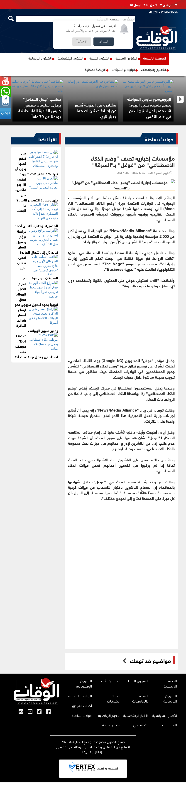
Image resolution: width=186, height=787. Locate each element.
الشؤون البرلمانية (40, 59)
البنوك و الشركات (123, 70)
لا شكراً (82, 41)
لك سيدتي (141, 726)
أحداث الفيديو (82, 706)
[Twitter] (39, 712)
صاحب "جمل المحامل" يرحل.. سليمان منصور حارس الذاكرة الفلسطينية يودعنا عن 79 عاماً (39, 107)
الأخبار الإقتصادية (136, 716)
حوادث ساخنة (159, 138)
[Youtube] (30, 712)
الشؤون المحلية (126, 59)
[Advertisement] (121, 320)
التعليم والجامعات (153, 70)
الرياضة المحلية (95, 70)
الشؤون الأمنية (99, 59)
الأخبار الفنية (168, 726)
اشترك (103, 41)
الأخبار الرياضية (109, 716)
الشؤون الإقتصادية (70, 59)
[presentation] (5, 99)
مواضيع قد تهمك (150, 660)
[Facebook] (48, 712)
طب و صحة (111, 726)
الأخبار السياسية (164, 716)
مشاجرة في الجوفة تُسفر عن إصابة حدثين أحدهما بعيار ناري (95, 110)
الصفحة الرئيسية (154, 59)
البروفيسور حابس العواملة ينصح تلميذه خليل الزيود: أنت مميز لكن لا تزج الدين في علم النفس (149, 107)
